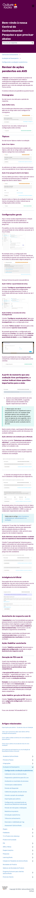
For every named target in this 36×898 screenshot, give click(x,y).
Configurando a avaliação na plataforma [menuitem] (19, 770)
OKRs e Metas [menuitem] (7, 847)
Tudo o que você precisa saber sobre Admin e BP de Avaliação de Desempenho (15, 732)
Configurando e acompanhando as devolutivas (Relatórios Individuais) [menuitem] (16, 803)
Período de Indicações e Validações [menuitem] (16, 808)
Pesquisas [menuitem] (6, 854)
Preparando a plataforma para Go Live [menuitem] (16, 777)
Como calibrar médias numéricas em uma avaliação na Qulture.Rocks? (16, 738)
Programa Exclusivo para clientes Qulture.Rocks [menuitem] (13, 872)
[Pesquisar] (32, 42)
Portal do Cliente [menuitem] (8, 877)
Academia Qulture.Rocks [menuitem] (10, 756)
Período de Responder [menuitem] (11, 788)
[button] (32, 756)
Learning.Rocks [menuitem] (7, 857)
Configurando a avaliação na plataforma (14, 62)
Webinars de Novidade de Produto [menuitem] (13, 868)
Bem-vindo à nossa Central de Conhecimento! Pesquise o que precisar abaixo (17, 30)
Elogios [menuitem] (5, 829)
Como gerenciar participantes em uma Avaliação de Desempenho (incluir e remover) (16, 750)
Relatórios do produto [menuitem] (11, 811)
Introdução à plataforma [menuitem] (12, 815)
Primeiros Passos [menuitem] (8, 760)
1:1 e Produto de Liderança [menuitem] (11, 836)
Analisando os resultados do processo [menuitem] (16, 781)
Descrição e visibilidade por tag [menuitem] (14, 822)
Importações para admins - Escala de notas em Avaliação (17, 727)
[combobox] (16, 42)
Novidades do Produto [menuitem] (10, 864)
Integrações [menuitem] (6, 763)
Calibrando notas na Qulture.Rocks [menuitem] (15, 774)
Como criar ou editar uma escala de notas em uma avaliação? (15, 744)
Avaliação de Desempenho (10, 58)
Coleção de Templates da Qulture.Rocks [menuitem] (15, 861)
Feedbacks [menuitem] (6, 832)
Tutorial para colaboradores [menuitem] (13, 785)
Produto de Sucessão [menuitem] (9, 840)
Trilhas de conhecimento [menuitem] (12, 818)
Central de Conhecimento (10, 54)
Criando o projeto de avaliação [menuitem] (14, 795)
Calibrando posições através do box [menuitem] (16, 792)
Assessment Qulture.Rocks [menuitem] (13, 825)
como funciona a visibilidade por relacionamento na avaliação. (17, 518)
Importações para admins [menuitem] (13, 799)
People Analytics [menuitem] (8, 850)
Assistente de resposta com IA (16, 616)
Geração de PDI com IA (12, 657)
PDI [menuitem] (4, 843)
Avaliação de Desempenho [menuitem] (11, 767)
